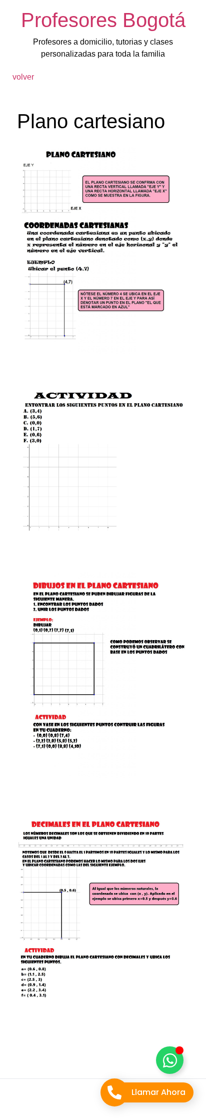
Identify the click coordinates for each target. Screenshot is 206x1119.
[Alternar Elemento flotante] (170, 1060)
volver (23, 77)
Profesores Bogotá (103, 20)
